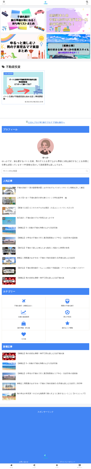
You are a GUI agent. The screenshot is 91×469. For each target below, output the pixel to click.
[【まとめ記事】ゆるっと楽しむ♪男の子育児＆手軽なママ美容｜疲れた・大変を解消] (23, 46)
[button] (87, 171)
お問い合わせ (23, 462)
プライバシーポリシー (67, 462)
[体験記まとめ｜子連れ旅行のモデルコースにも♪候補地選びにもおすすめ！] (68, 20)
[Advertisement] (39, 429)
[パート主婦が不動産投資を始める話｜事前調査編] (56, 398)
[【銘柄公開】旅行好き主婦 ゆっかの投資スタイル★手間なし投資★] (68, 46)
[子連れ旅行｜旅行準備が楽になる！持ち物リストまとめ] (23, 20)
